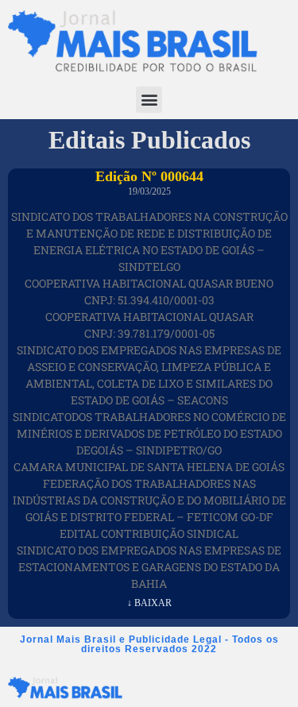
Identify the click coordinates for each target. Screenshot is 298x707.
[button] (149, 100)
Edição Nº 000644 (149, 176)
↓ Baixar (149, 602)
